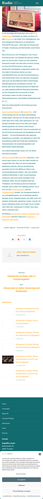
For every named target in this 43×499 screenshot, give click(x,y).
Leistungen (6, 409)
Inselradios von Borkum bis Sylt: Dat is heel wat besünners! (27, 310)
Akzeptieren (21, 480)
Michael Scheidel (8, 158)
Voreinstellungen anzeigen (21, 491)
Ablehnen (21, 485)
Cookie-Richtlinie (7, 496)
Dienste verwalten (21, 474)
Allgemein (12, 227)
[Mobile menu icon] (37, 3)
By (23, 227)
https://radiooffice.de (23, 255)
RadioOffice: (28, 112)
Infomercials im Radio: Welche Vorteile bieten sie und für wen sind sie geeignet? (27, 359)
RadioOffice (22, 158)
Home (4, 404)
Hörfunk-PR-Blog (8, 418)
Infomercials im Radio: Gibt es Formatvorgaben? (27, 322)
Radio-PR (5, 414)
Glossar (5, 433)
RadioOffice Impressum (19, 496)
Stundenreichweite (18, 190)
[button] (40, 454)
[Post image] (8, 312)
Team (4, 428)
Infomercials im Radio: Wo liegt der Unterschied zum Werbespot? (28, 333)
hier (5, 101)
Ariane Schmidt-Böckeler (11, 112)
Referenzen (6, 423)
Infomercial (10, 39)
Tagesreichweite (8, 192)
